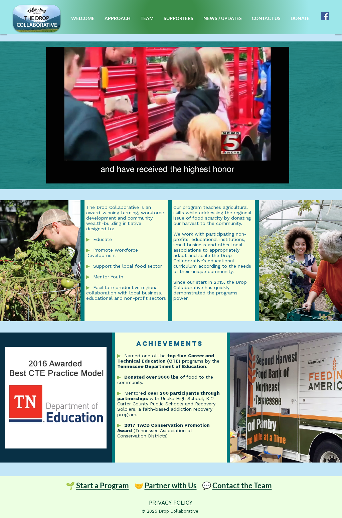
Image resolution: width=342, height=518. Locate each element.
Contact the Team (242, 485)
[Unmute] (66, 174)
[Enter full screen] (280, 174)
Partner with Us (171, 485)
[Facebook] (325, 16)
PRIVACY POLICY (170, 502)
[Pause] (54, 174)
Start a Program (102, 485)
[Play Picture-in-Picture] (269, 174)
